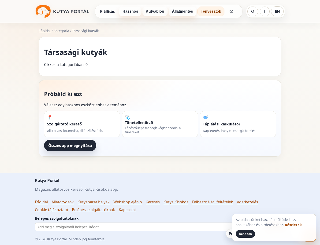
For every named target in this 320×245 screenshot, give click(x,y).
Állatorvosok (63, 202)
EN (277, 11)
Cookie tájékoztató (51, 209)
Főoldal (45, 30)
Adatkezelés (247, 202)
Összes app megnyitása (70, 145)
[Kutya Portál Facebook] (265, 11)
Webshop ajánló (127, 202)
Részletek (293, 224)
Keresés (153, 202)
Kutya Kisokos (176, 202)
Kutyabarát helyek (94, 202)
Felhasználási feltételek (212, 202)
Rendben (245, 234)
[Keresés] (252, 11)
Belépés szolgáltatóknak (93, 209)
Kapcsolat (127, 209)
